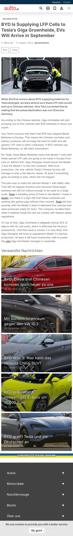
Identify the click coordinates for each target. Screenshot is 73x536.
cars (8, 241)
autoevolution (41, 42)
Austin (4, 197)
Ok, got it (36, 530)
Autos (11, 473)
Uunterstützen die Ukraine (36, 455)
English (67, 2)
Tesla (14, 50)
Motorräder (15, 484)
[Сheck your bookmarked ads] (54, 8)
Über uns (13, 516)
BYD (5, 50)
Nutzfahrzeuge (18, 494)
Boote (11, 505)
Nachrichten (10, 19)
